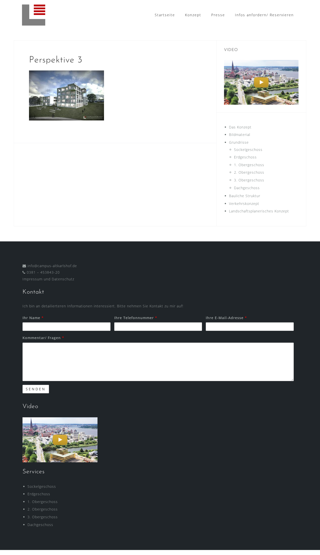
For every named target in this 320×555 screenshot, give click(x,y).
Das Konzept (240, 127)
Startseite (165, 14)
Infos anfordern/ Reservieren (264, 14)
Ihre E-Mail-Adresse (226, 317)
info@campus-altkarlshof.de (52, 265)
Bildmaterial (239, 134)
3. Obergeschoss (249, 180)
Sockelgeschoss (248, 149)
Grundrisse (239, 142)
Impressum (32, 279)
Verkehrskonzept (244, 203)
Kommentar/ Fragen (43, 337)
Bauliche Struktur (244, 195)
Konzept (193, 14)
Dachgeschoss (247, 187)
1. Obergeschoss (249, 164)
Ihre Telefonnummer (135, 317)
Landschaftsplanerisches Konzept (259, 211)
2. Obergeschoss (249, 172)
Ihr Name (33, 317)
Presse (218, 14)
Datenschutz (63, 279)
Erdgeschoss (245, 157)
